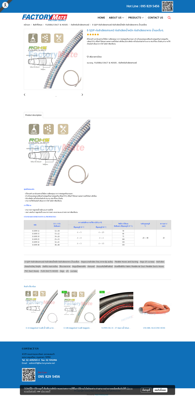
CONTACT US (155, 18)
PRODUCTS (135, 18)
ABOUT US (115, 18)
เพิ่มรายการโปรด (95, 56)
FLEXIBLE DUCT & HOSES (105, 62)
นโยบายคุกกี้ (45, 391)
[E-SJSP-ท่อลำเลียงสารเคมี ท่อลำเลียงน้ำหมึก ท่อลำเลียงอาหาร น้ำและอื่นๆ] (53, 59)
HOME (101, 18)
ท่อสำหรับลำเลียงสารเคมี (127, 62)
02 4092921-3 (33, 360)
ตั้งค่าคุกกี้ (146, 390)
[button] (169, 17)
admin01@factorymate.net (42, 363)
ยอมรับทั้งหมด (160, 390)
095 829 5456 (150, 5)
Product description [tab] (33, 115)
